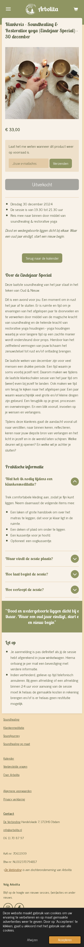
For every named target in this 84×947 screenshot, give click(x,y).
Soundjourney (11, 735)
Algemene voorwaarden (17, 790)
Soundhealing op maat (16, 743)
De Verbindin (11, 821)
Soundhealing (11, 719)
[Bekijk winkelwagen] (76, 9)
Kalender (8, 758)
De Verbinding (13, 869)
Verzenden (60, 163)
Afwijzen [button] (32, 940)
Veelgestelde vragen (15, 766)
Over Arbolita (11, 774)
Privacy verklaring (14, 798)
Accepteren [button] (65, 940)
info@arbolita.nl (12, 829)
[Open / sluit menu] (8, 9)
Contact (8, 813)
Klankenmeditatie (13, 727)
